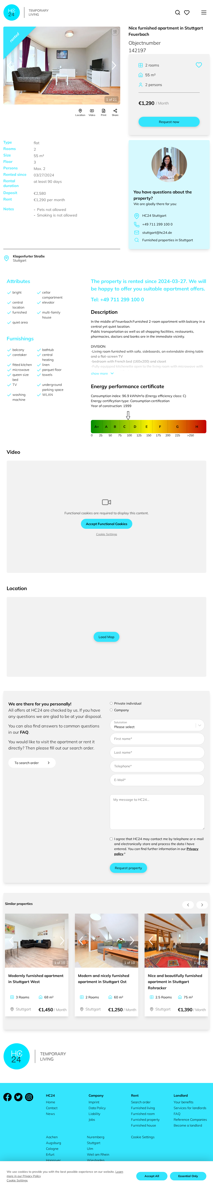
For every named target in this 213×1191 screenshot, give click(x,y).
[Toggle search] (177, 12)
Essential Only (188, 1176)
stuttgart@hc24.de (157, 232)
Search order (141, 1102)
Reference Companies (190, 1119)
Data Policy (97, 1108)
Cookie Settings (106, 534)
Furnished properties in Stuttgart (167, 240)
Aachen (52, 1137)
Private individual (127, 703)
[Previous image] (9, 65)
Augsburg (53, 1143)
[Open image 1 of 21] (61, 66)
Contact (51, 1108)
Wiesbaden (95, 1160)
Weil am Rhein (98, 1154)
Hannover (53, 1160)
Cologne (52, 1149)
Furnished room (143, 1114)
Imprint (94, 1102)
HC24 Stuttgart (154, 215)
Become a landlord (188, 1125)
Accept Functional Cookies (106, 524)
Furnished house (143, 1125)
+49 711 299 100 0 (157, 224)
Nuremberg (95, 1137)
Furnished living (143, 1108)
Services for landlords (190, 1108)
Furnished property (145, 1119)
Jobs (92, 1119)
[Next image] (114, 65)
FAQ (24, 732)
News (50, 1114)
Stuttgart (93, 1143)
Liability (94, 1114)
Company (121, 710)
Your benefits (183, 1102)
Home (50, 1102)
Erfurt (50, 1154)
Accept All (152, 1176)
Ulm (90, 1149)
